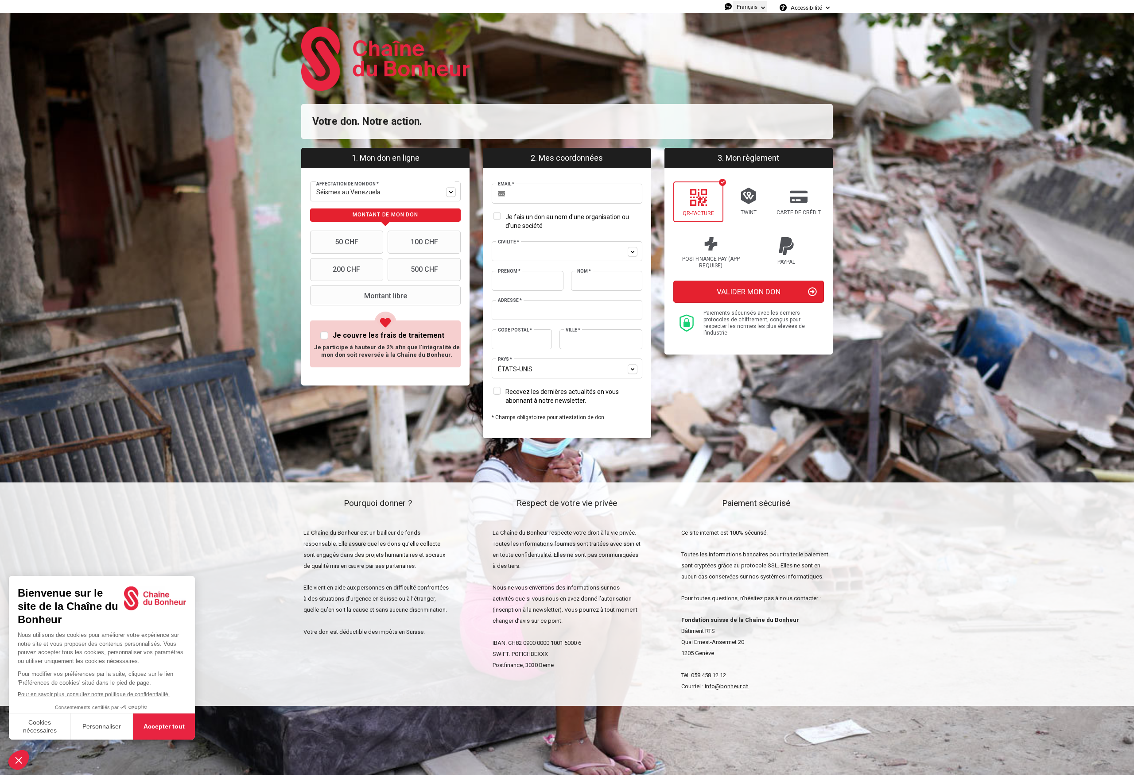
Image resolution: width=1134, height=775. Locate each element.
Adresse (510, 300)
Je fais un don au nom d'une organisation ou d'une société (567, 221)
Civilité (508, 241)
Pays (505, 359)
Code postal (515, 330)
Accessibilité (806, 8)
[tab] (385, 215)
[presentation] (385, 215)
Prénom (509, 271)
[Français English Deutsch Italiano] (750, 6)
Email (506, 183)
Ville (573, 330)
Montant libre (385, 296)
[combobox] (385, 191)
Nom (584, 271)
